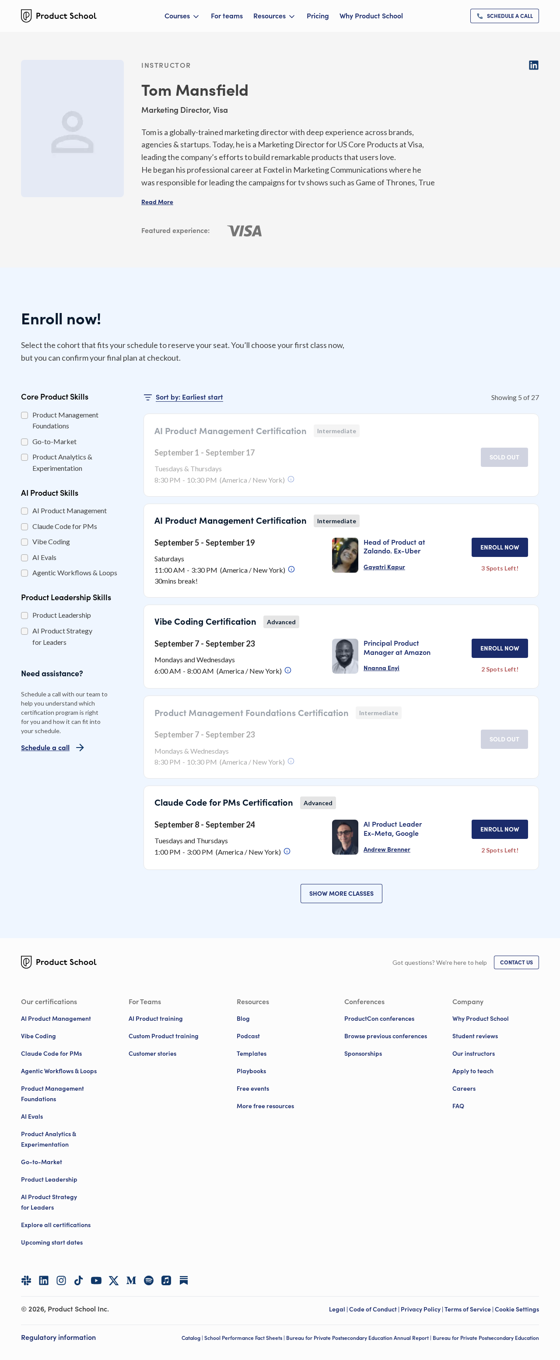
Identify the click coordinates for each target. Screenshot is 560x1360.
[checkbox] (24, 415)
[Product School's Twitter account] (113, 1280)
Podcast (248, 1036)
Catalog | (193, 1338)
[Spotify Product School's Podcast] (149, 1280)
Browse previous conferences (385, 1036)
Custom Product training (164, 1036)
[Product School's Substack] (183, 1280)
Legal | (339, 1309)
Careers (464, 1088)
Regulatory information (58, 1337)
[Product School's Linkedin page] (43, 1280)
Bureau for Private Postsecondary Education (486, 1338)
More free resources (265, 1106)
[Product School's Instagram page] (61, 1280)
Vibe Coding (38, 1036)
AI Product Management (56, 1019)
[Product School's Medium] (131, 1280)
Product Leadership (49, 1179)
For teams (227, 15)
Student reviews (475, 1036)
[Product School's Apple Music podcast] (166, 1280)
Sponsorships (363, 1053)
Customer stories (152, 1053)
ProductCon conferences (379, 1019)
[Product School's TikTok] (79, 1280)
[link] (504, 16)
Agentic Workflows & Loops (59, 1071)
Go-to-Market (41, 1162)
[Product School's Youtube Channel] (96, 1280)
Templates (251, 1053)
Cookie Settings (517, 1309)
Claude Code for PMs (51, 1053)
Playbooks (251, 1071)
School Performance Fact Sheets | (245, 1338)
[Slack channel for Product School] (26, 1280)
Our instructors (473, 1053)
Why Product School (371, 15)
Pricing (318, 15)
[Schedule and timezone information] (290, 479)
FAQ (458, 1106)
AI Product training (156, 1019)
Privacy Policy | (422, 1309)
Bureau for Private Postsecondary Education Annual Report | (359, 1338)
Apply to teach (473, 1071)
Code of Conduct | (375, 1309)
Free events (253, 1088)
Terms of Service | (469, 1309)
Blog (243, 1019)
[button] (157, 202)
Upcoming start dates (52, 1242)
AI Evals (32, 1116)
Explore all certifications (56, 1225)
